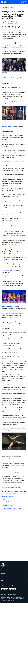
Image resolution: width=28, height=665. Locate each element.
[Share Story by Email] (15, 27)
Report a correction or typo (7, 496)
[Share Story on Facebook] (2, 27)
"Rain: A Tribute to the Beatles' (10, 306)
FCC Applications (4, 598)
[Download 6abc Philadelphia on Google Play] (12, 589)
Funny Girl (5, 218)
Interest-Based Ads (11, 597)
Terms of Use (3, 597)
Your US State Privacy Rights (17, 595)
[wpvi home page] (3, 565)
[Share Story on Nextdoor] (12, 27)
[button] (2, 2)
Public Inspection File (20, 597)
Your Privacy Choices (12, 594)
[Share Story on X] (6, 27)
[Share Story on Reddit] (9, 27)
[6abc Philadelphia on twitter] (6, 585)
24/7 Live (10, 2)
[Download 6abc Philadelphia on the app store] (4, 589)
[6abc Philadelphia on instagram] (9, 585)
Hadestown (5, 252)
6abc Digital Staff (11, 22)
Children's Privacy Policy (6, 595)
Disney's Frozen (6, 189)
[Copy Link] (19, 27)
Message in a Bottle (7, 270)
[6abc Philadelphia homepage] (5, 2)
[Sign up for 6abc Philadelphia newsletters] (13, 585)
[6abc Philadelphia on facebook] (2, 585)
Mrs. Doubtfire (6, 126)
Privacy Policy (4, 594)
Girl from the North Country (10, 161)
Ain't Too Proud (6, 78)
